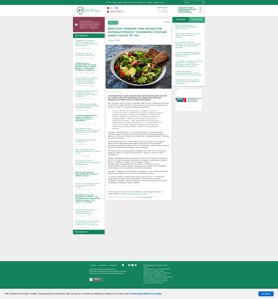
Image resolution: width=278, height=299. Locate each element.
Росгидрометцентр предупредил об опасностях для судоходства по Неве (87, 131)
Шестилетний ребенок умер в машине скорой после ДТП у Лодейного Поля (188, 54)
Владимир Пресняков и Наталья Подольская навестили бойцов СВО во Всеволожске (86, 44)
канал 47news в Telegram (132, 193)
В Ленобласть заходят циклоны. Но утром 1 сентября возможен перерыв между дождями (188, 45)
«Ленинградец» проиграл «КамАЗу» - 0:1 (86, 142)
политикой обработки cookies (146, 294)
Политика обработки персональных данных (107, 271)
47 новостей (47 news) (153, 265)
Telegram (132, 265)
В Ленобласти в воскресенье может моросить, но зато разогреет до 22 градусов (87, 224)
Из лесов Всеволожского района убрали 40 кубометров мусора (86, 213)
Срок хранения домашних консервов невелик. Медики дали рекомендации (87, 107)
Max (136, 265)
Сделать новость (117, 11)
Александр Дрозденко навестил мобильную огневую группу (88, 152)
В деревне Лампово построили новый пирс (85, 56)
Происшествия (129, 2)
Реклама (113, 265)
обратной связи (147, 197)
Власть (109, 2)
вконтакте (111, 8)
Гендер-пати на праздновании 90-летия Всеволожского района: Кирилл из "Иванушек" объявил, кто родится (89, 24)
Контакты (103, 265)
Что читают (197, 19)
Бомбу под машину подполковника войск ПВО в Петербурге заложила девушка (188, 73)
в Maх (145, 193)
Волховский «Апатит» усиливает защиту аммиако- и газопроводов (88, 164)
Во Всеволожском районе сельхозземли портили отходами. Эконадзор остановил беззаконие (86, 82)
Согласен (266, 294)
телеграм (114, 8)
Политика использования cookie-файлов (106, 273)
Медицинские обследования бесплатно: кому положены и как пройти (187, 81)
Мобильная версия (108, 8)
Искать (203, 2)
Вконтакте (129, 265)
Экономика (117, 2)
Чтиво (149, 2)
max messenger (116, 8)
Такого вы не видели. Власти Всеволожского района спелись (87, 187)
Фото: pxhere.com (115, 91)
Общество (141, 2)
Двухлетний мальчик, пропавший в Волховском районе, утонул (186, 26)
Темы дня (180, 19)
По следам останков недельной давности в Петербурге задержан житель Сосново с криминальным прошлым (188, 63)
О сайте (92, 265)
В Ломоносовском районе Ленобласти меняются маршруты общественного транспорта (86, 95)
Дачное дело (158, 2)
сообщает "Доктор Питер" (121, 103)
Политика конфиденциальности (102, 269)
